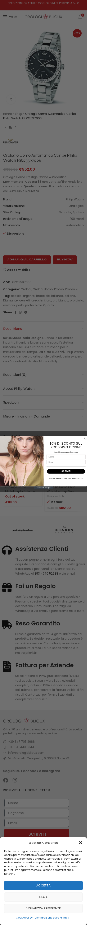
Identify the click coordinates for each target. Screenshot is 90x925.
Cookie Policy (24, 917)
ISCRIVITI (66, 471)
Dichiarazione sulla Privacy (52, 917)
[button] (80, 843)
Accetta (43, 885)
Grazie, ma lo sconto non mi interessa (66, 478)
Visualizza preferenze (43, 908)
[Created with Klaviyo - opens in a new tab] (43, 487)
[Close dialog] (86, 438)
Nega (43, 897)
